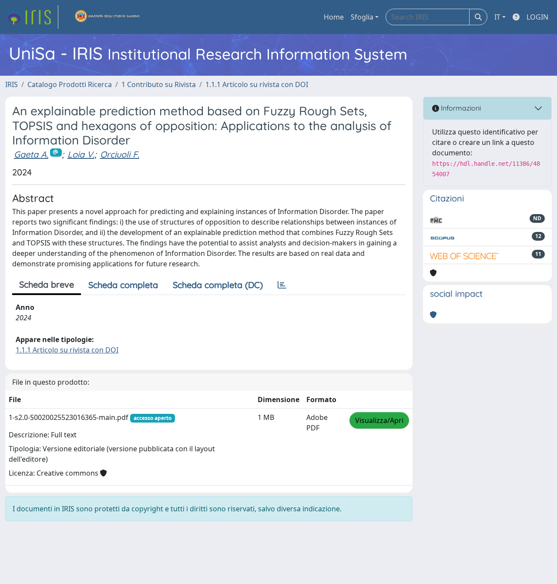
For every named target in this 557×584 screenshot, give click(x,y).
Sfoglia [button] (362, 17)
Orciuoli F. (119, 154)
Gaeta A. (31, 154)
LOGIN (537, 17)
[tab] (282, 285)
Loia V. (80, 154)
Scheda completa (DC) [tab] (218, 284)
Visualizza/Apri (379, 420)
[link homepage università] (107, 17)
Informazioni (460, 108)
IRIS (11, 84)
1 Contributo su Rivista (158, 84)
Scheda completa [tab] (123, 284)
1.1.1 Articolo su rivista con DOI (256, 84)
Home (334, 17)
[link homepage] (31, 17)
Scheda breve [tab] (46, 284)
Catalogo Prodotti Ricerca (69, 84)
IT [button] (497, 17)
